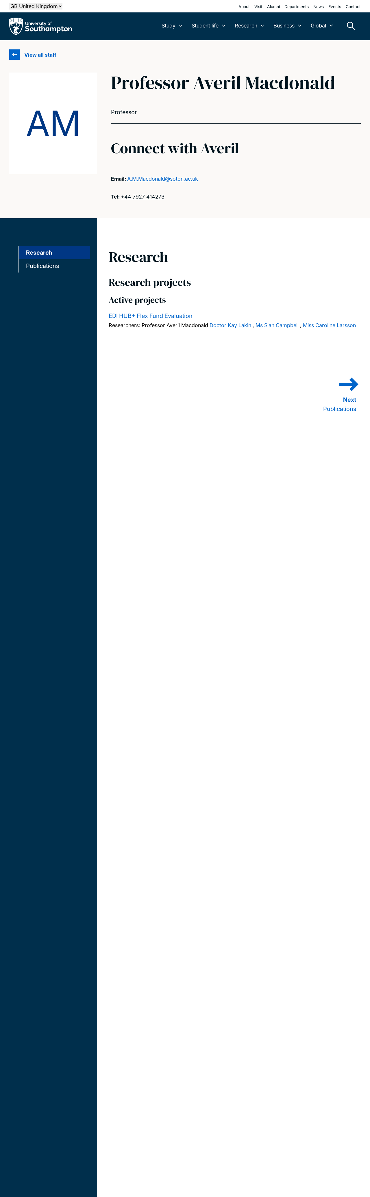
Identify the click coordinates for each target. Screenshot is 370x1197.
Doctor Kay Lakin (230, 325)
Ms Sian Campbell (277, 325)
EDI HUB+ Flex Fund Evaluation (151, 315)
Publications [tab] (42, 265)
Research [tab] (39, 252)
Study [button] (168, 26)
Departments (296, 6)
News (318, 6)
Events (334, 6)
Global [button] (318, 26)
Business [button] (284, 26)
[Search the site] (349, 26)
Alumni (273, 6)
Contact (353, 6)
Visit (258, 6)
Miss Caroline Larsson (329, 325)
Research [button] (246, 26)
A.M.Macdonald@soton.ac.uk (162, 179)
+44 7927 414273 (142, 197)
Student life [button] (205, 26)
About (244, 6)
